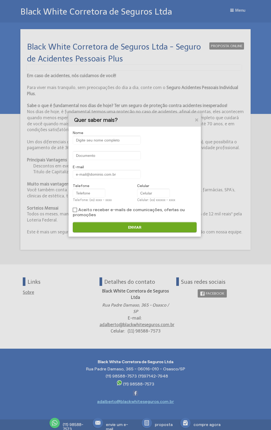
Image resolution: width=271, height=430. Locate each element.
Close (197, 119)
